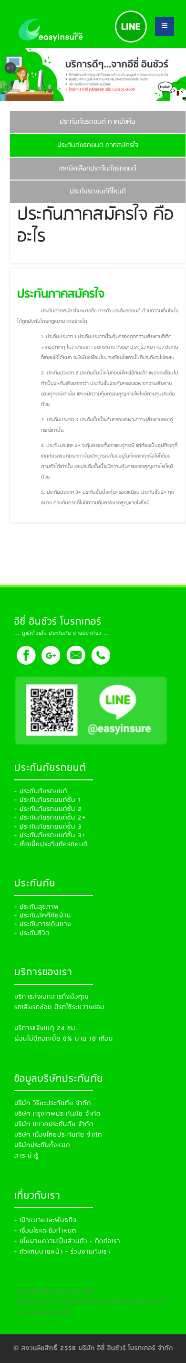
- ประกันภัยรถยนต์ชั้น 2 (48, 809)
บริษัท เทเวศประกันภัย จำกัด (53, 1124)
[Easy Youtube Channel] (50, 655)
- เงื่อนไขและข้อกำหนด (45, 1230)
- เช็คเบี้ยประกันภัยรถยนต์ (51, 844)
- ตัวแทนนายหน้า (38, 1251)
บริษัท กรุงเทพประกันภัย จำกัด (57, 1113)
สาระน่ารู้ (26, 1155)
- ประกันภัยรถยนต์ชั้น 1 (47, 800)
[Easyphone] (100, 655)
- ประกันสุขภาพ (36, 907)
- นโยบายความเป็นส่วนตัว (50, 1241)
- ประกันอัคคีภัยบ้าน (42, 915)
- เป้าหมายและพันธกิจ (45, 1220)
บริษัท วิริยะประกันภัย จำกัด (52, 1103)
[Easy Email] (75, 655)
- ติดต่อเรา (105, 1241)
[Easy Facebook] (26, 655)
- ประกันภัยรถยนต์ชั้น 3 (48, 826)
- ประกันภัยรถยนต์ (40, 791)
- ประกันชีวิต (32, 933)
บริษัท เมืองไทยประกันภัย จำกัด (58, 1134)
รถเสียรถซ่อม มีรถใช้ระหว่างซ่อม (59, 1007)
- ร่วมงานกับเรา (87, 1251)
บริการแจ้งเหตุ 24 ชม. (45, 1028)
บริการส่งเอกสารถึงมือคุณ (51, 996)
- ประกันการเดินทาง (42, 924)
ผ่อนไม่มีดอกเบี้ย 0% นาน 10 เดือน (63, 1038)
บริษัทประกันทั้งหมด (42, 1145)
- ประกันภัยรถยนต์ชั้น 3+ (49, 835)
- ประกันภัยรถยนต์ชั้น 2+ (50, 817)
